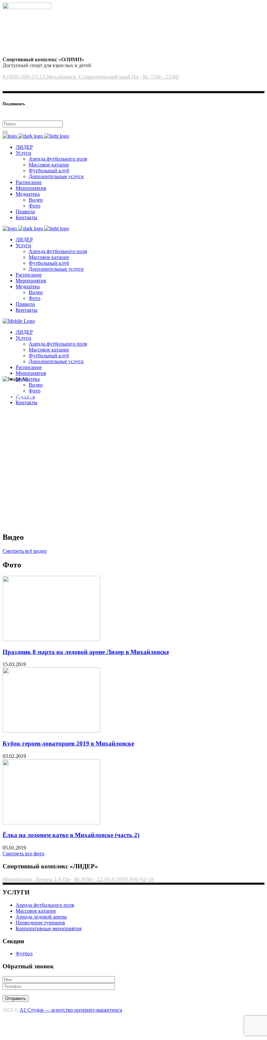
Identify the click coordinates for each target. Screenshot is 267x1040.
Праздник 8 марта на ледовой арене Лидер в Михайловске (86, 651)
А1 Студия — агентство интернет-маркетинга (71, 1010)
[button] (25, 551)
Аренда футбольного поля (45, 905)
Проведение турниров (40, 922)
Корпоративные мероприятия (48, 928)
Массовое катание (36, 911)
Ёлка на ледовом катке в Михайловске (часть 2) (71, 835)
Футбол (24, 953)
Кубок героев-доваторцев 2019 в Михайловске (68, 743)
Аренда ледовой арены (41, 916)
